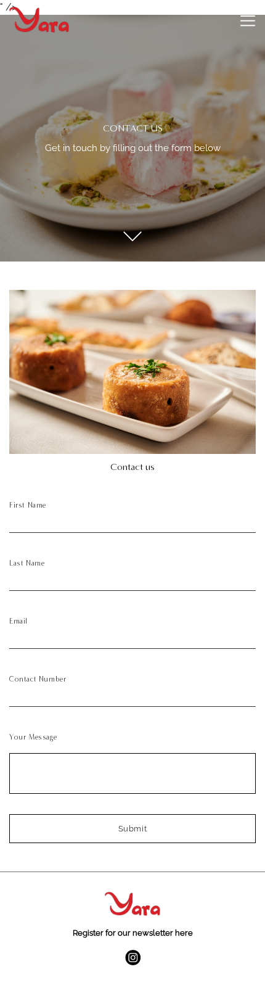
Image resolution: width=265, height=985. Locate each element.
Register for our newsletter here (133, 933)
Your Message (33, 737)
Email (18, 621)
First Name (27, 505)
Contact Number (37, 679)
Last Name (26, 563)
